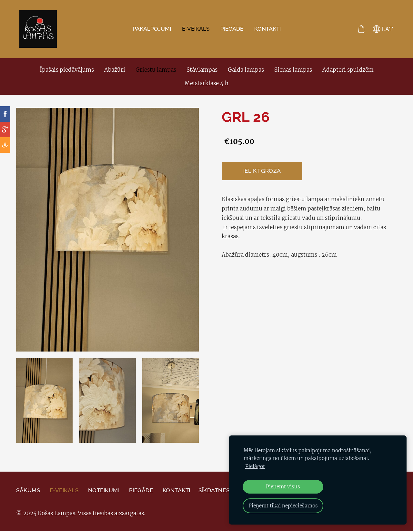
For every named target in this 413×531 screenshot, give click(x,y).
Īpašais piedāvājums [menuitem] (67, 69)
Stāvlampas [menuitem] (201, 69)
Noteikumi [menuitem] (104, 490)
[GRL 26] (44, 400)
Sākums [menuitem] (28, 490)
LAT (386, 29)
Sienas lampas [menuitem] (293, 69)
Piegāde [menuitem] (231, 29)
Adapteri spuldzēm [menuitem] (348, 69)
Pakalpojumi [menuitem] (152, 29)
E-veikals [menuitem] (195, 29)
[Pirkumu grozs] (361, 29)
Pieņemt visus (283, 487)
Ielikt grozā (262, 171)
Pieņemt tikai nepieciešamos (283, 506)
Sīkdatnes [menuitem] (213, 490)
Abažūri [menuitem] (114, 69)
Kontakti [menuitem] (267, 29)
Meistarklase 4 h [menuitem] (206, 83)
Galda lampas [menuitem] (246, 69)
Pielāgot (255, 466)
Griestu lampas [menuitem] (156, 69)
